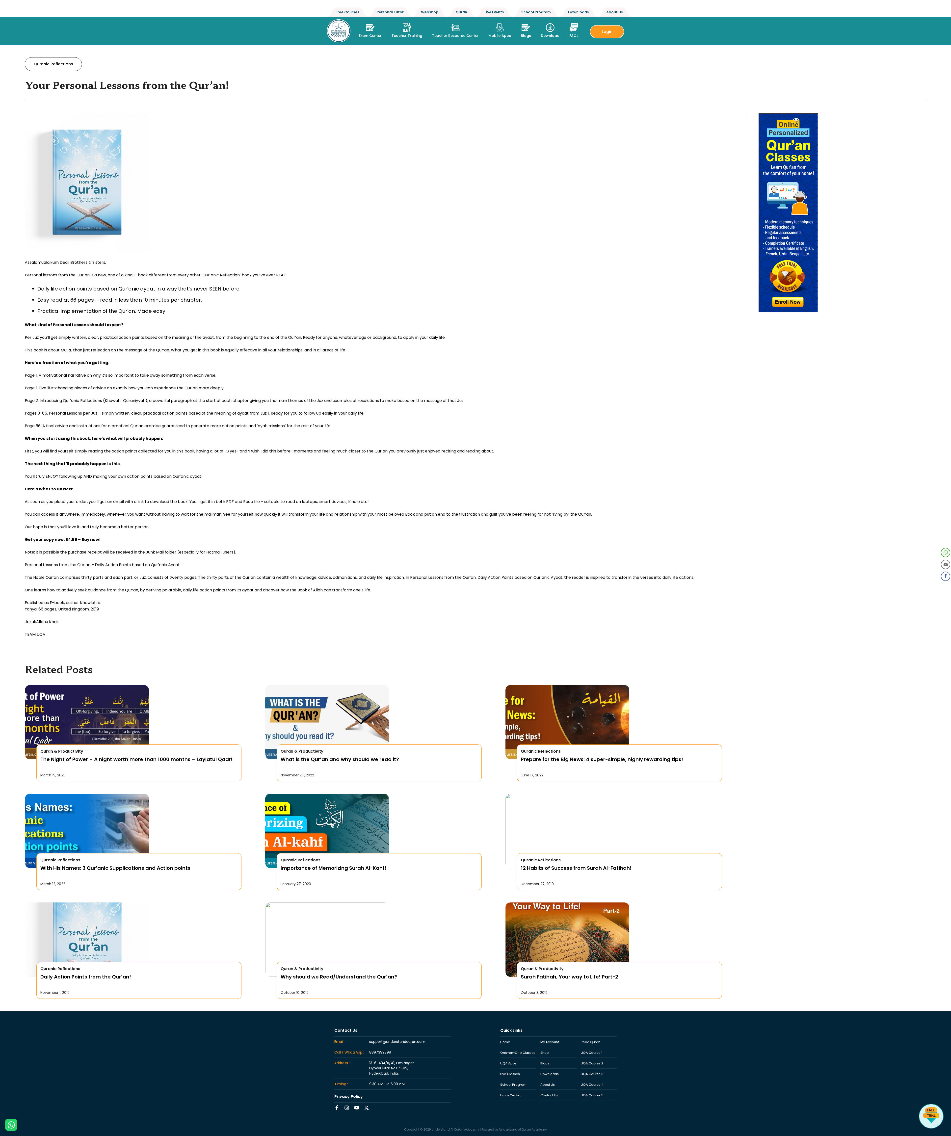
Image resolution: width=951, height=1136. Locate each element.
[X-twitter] (366, 1107)
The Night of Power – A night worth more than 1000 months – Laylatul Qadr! (136, 759)
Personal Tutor (390, 12)
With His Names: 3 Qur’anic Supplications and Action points (115, 868)
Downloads (578, 12)
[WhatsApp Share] (945, 552)
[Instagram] (346, 1107)
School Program (536, 12)
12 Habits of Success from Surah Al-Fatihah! (576, 868)
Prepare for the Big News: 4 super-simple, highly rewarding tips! (602, 759)
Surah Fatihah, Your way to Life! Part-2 (569, 976)
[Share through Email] (945, 564)
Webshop (429, 12)
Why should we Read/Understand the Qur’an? (339, 976)
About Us (614, 12)
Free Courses (347, 12)
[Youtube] (356, 1107)
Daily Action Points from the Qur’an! (85, 976)
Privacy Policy (348, 1096)
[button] (407, 29)
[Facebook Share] (945, 576)
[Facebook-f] (336, 1107)
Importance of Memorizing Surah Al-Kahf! (333, 868)
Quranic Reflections (53, 64)
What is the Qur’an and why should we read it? (340, 759)
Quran (461, 12)
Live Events (494, 12)
